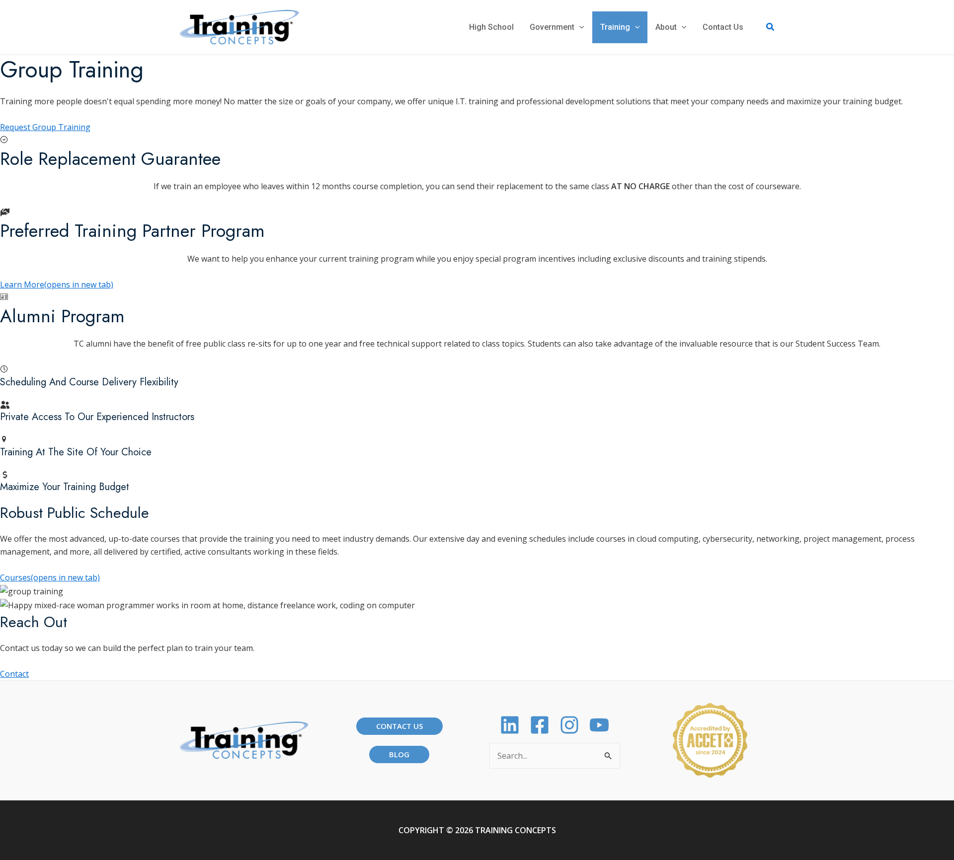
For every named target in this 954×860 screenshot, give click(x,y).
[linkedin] (510, 725)
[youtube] (599, 725)
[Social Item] (569, 725)
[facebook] (540, 725)
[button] (579, 27)
